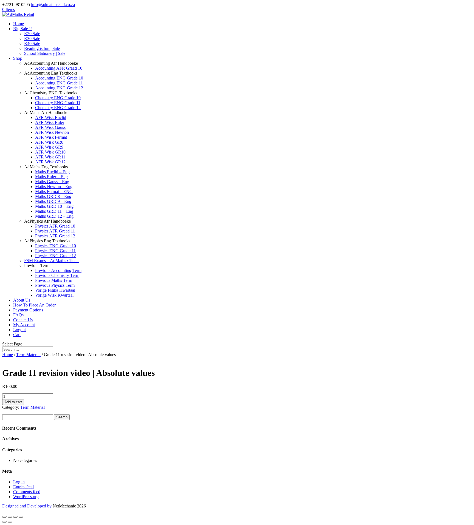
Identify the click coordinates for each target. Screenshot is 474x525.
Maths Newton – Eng (53, 186)
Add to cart (13, 402)
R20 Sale (32, 33)
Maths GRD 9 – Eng (53, 201)
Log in (19, 481)
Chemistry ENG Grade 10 (58, 97)
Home (18, 23)
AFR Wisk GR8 (49, 142)
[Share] (15, 517)
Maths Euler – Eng (51, 176)
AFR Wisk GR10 (50, 152)
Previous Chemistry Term (57, 275)
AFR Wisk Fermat (51, 137)
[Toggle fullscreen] (10, 517)
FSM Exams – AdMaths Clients (51, 260)
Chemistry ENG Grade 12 (58, 107)
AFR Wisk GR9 (49, 147)
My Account (24, 324)
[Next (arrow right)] (10, 522)
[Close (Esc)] (21, 517)
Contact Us (23, 319)
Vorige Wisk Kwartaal (54, 295)
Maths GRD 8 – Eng (53, 196)
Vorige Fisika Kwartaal (55, 290)
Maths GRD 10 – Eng (54, 206)
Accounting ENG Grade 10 (59, 78)
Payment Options (28, 310)
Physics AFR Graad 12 (55, 236)
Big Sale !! (22, 28)
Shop (17, 58)
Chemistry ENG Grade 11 (57, 102)
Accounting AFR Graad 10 (58, 68)
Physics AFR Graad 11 (55, 231)
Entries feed (23, 486)
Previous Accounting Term (58, 270)
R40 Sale (32, 43)
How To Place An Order (34, 305)
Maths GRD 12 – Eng (54, 216)
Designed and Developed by (27, 506)
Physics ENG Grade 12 (55, 255)
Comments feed (26, 491)
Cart (17, 334)
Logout (19, 329)
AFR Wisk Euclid (50, 117)
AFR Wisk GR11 (50, 157)
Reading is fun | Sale (42, 48)
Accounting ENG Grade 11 (59, 83)
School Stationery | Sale (44, 53)
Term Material (28, 354)
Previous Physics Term (55, 285)
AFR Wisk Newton (52, 132)
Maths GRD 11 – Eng (54, 211)
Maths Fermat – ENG (54, 191)
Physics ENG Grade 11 (55, 250)
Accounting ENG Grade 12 (59, 88)
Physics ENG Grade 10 (55, 245)
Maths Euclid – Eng (52, 171)
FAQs (18, 315)
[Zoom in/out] (4, 517)
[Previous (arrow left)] (4, 522)
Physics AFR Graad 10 (55, 226)
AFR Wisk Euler (49, 122)
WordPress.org (26, 496)
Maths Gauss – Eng (52, 181)
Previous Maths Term (53, 280)
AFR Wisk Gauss (50, 127)
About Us (21, 300)
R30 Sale (32, 38)
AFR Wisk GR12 (50, 162)
